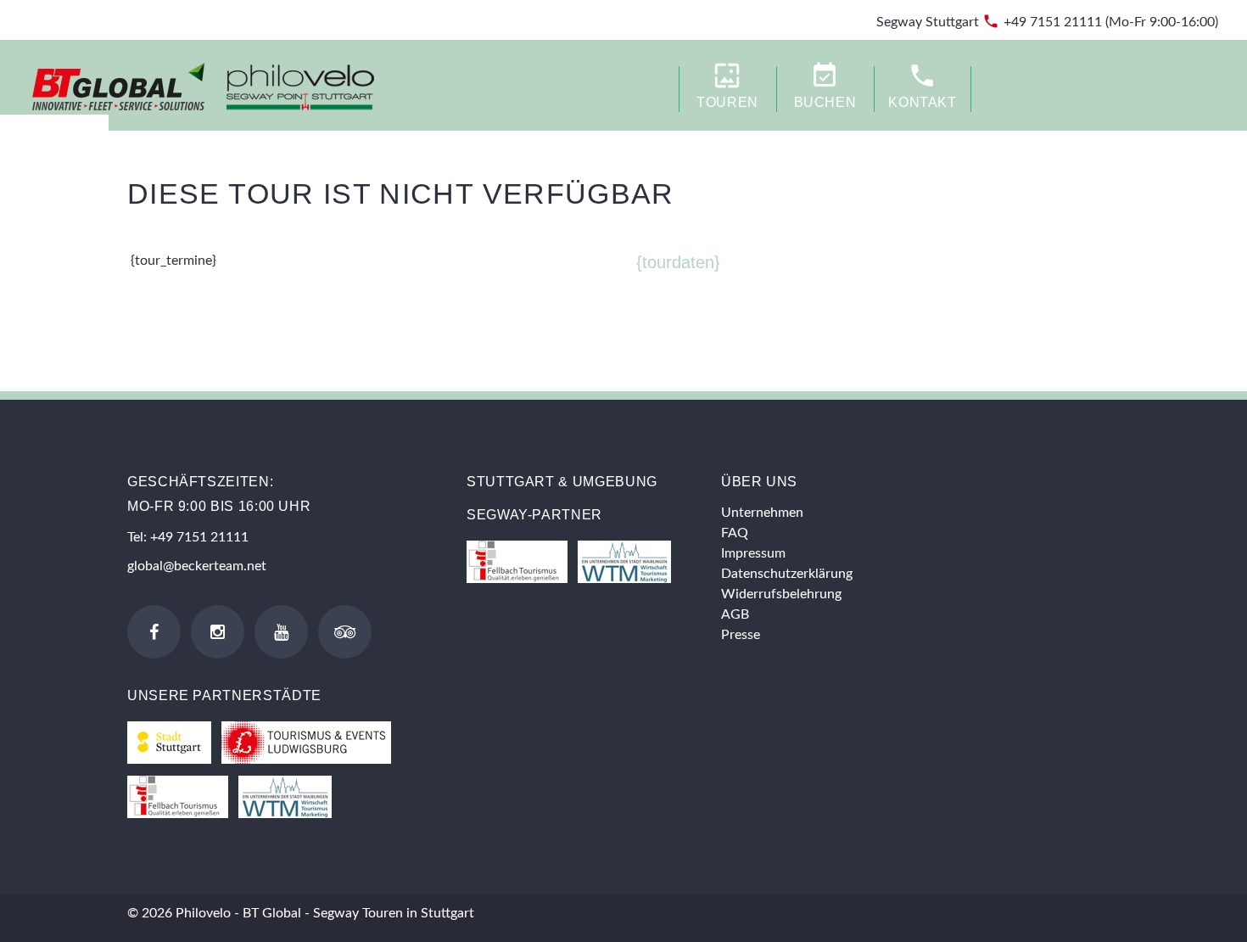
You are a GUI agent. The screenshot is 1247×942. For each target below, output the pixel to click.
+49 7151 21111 (1053, 22)
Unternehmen (762, 512)
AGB (735, 614)
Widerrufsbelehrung (781, 594)
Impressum (753, 553)
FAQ (734, 533)
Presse (740, 635)
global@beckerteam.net (196, 566)
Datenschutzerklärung (787, 573)
